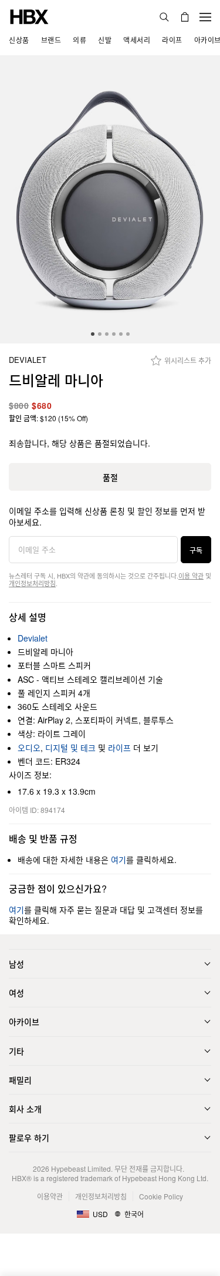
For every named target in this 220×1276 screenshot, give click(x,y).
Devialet (27, 360)
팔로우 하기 (29, 1137)
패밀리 (20, 1080)
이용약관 (50, 1196)
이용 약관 (191, 575)
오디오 (29, 747)
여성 (16, 993)
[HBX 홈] (29, 15)
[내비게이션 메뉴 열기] (205, 17)
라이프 (119, 747)
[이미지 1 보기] (110, 199)
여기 (118, 859)
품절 (110, 477)
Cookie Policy (161, 1196)
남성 (16, 964)
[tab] (92, 334)
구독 (195, 550)
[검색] (164, 17)
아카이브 (24, 1021)
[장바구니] (185, 17)
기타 (16, 1051)
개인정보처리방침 (32, 583)
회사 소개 (25, 1109)
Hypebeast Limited (81, 1168)
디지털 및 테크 (70, 747)
